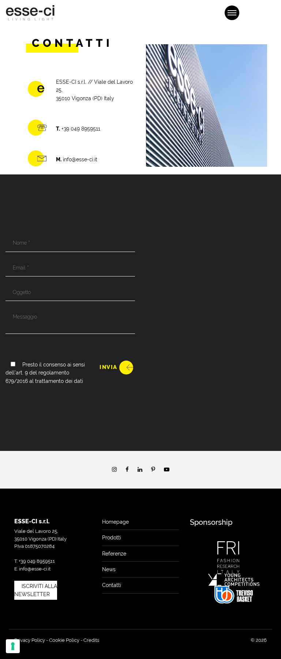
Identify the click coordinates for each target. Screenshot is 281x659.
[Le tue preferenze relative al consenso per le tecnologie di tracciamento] (13, 646)
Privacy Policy (29, 640)
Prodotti (111, 538)
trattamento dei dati (59, 381)
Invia (108, 367)
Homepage (115, 522)
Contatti (111, 585)
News (109, 569)
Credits (91, 640)
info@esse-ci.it (34, 569)
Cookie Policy (64, 640)
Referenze (114, 554)
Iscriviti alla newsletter (35, 590)
